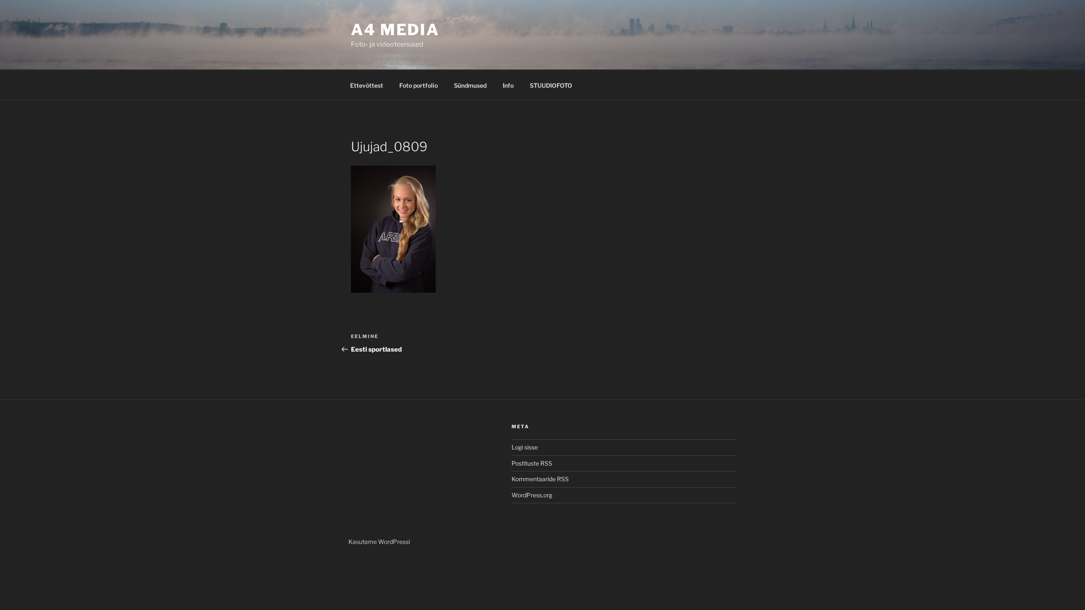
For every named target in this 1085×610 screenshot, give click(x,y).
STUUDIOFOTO (551, 85)
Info (508, 85)
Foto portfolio (418, 85)
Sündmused (470, 85)
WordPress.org (532, 495)
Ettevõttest (366, 85)
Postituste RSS (532, 463)
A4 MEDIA (395, 29)
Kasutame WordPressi (379, 541)
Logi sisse (525, 447)
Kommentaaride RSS (540, 478)
